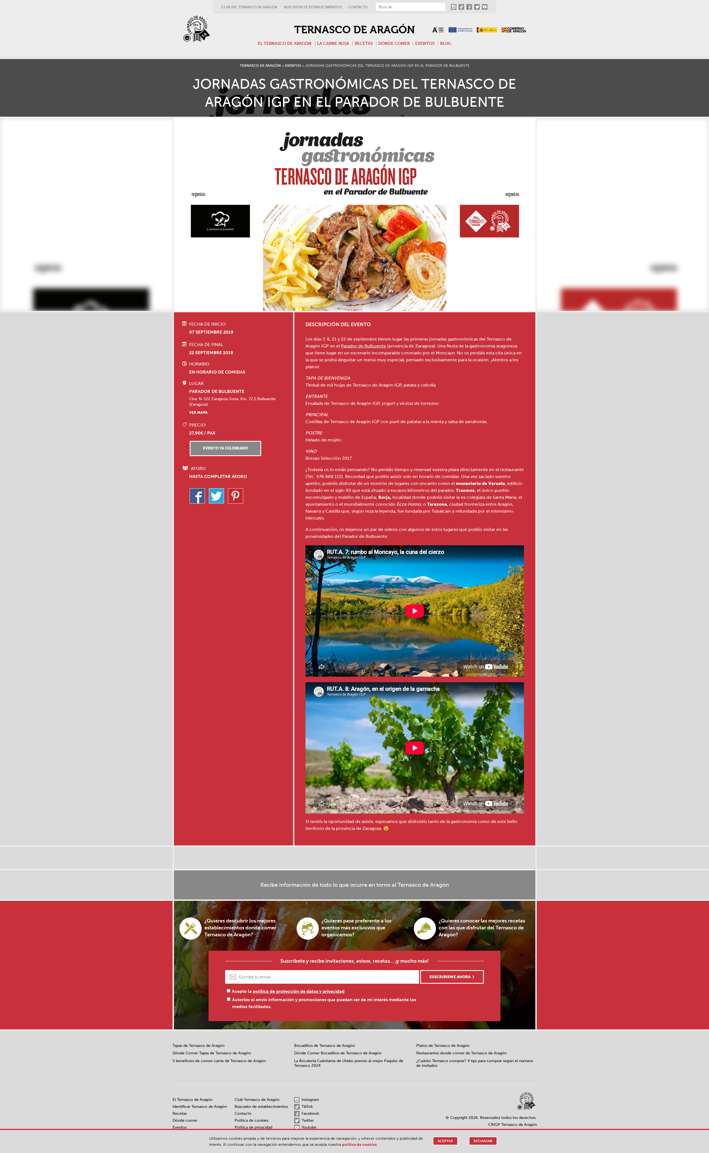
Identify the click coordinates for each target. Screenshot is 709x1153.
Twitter (307, 1120)
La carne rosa (333, 43)
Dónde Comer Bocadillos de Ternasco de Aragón (337, 1053)
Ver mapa (198, 412)
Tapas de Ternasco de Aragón (198, 1045)
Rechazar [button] (483, 1141)
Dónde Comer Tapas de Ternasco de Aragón (212, 1053)
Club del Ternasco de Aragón (249, 7)
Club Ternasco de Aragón (257, 1099)
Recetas (364, 43)
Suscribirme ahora (450, 977)
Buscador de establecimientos (313, 7)
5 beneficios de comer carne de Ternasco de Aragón (219, 1061)
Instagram (309, 1099)
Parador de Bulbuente (363, 346)
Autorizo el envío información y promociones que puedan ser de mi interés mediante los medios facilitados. (324, 1003)
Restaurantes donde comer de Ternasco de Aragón (461, 1053)
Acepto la (288, 991)
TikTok (306, 1106)
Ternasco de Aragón (354, 30)
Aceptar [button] (445, 1141)
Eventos (425, 43)
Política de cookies (251, 1120)
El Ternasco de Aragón (285, 43)
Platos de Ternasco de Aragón (442, 1045)
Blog (445, 43)
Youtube (308, 1127)
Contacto (358, 7)
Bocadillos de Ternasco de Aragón (324, 1045)
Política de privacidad (253, 1127)
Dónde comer (394, 43)
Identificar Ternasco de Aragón (200, 1106)
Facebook (309, 1113)
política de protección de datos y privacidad (299, 991)
